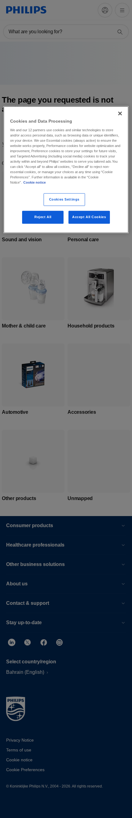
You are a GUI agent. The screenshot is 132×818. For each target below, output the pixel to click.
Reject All (43, 217)
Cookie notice (34, 183)
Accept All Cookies (89, 217)
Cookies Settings (64, 199)
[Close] (120, 113)
